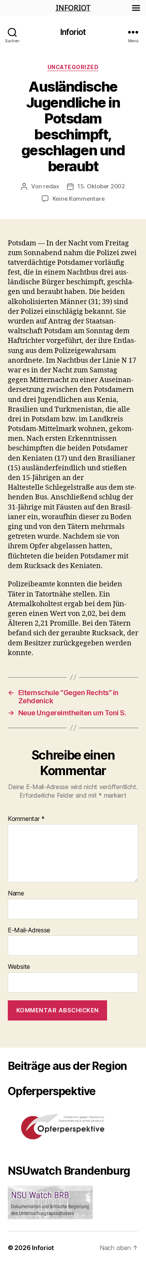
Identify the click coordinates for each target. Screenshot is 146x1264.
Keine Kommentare (79, 198)
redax (51, 186)
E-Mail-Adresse (29, 930)
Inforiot (73, 32)
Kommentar (26, 818)
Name (16, 893)
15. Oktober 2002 (101, 186)
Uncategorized (73, 67)
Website (19, 966)
